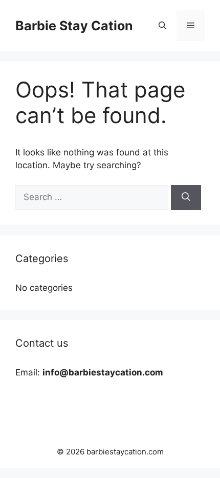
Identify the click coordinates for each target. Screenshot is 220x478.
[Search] (186, 197)
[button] (162, 25)
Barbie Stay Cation (74, 25)
